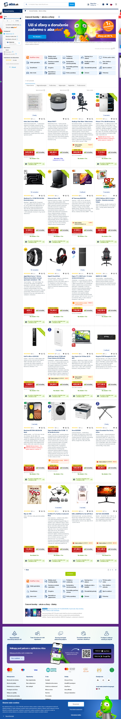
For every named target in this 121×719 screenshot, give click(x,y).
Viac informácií (9, 716)
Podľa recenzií (81, 85)
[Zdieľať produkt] (59, 16)
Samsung (45, 608)
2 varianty (34, 424)
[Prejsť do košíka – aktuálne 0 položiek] (116, 4)
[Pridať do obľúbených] (39, 119)
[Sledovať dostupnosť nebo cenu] (42, 119)
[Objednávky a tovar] (103, 4)
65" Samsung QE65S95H (79, 198)
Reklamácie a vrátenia (13, 686)
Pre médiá (48, 696)
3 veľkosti (106, 350)
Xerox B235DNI (76, 430)
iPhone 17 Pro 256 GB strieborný (105, 121)
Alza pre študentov (69, 693)
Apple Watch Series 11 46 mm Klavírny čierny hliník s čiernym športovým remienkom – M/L (33, 278)
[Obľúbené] (107, 4)
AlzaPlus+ (67, 686)
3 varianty (82, 507)
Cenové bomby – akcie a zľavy (37, 11)
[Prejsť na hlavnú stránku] (11, 4)
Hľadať (72, 4)
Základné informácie (51, 683)
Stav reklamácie (30, 683)
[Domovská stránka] (25, 11)
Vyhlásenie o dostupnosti (14, 699)
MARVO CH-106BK (101, 276)
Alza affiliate (68, 689)
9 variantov (106, 115)
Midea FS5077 (52, 121)
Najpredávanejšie (41, 85)
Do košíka (41, 152)
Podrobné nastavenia (76, 709)
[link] (12, 67)
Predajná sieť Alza (12, 689)
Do (20, 18)
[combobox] (46, 4)
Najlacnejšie (62, 85)
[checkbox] (12, 25)
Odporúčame (30, 85)
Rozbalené (8, 52)
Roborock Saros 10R (54, 198)
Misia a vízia (49, 689)
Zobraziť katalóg (9, 11)
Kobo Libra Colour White (31, 121)
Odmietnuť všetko (76, 715)
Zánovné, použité (10, 54)
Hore (27, 569)
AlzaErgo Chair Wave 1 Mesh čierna (82, 121)
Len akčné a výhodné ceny (12, 24)
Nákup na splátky (12, 693)
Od (4, 18)
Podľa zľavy (52, 85)
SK (99, 688)
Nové (7, 50)
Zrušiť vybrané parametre (12, 63)
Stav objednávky (31, 680)
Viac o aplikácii (15, 658)
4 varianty (58, 350)
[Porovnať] (44, 119)
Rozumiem (76, 704)
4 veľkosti (82, 192)
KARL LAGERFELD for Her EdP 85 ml (82, 514)
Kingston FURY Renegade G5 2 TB (106, 356)
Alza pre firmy (68, 680)
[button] (82, 145)
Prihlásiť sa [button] (93, 5)
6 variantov (58, 507)
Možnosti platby (11, 683)
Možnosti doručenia (13, 680)
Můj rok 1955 (27, 514)
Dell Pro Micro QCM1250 (31, 356)
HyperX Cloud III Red (54, 276)
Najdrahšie (71, 85)
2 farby (34, 115)
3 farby (58, 270)
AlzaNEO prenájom (69, 683)
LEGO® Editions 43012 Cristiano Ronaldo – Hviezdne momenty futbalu (105, 200)
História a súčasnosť (51, 686)
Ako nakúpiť (29, 686)
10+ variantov (34, 192)
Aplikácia (48, 699)
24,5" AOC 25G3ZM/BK (102, 514)
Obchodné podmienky (13, 696)
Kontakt (47, 680)
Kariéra (47, 693)
